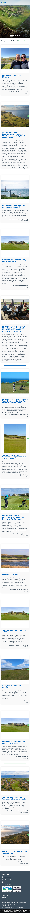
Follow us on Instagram (8, 881)
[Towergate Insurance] (17, 889)
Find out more (12, 911)
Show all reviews (22, 41)
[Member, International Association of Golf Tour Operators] (7, 889)
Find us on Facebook (7, 877)
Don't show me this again (20, 911)
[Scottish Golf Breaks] (4, 1)
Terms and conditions (5, 900)
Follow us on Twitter (7, 879)
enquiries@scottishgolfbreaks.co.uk (8, 898)
